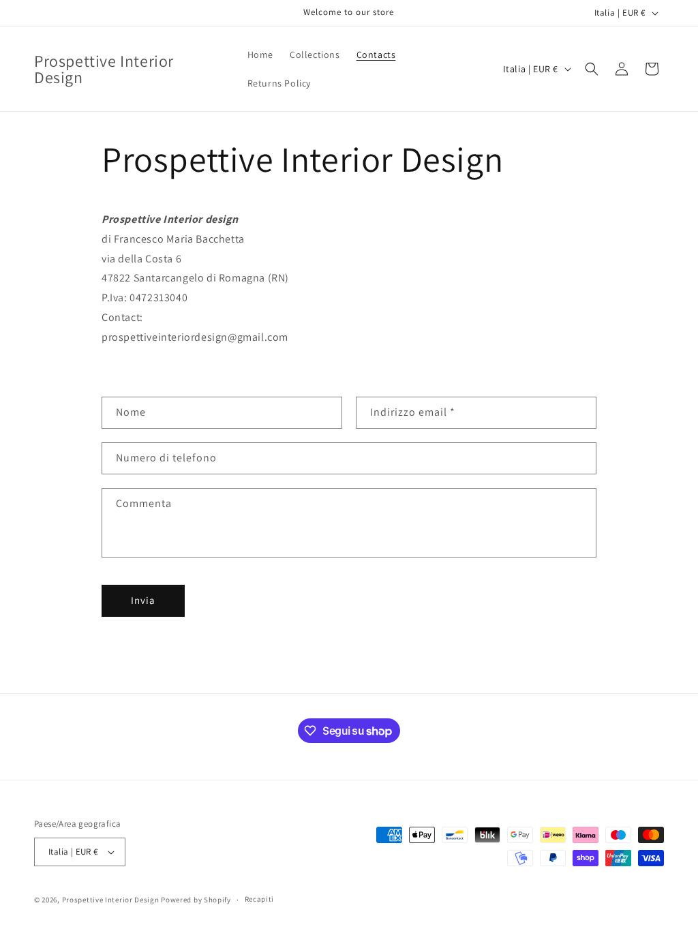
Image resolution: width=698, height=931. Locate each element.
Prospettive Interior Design (111, 899)
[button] (592, 69)
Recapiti (260, 899)
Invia (143, 600)
